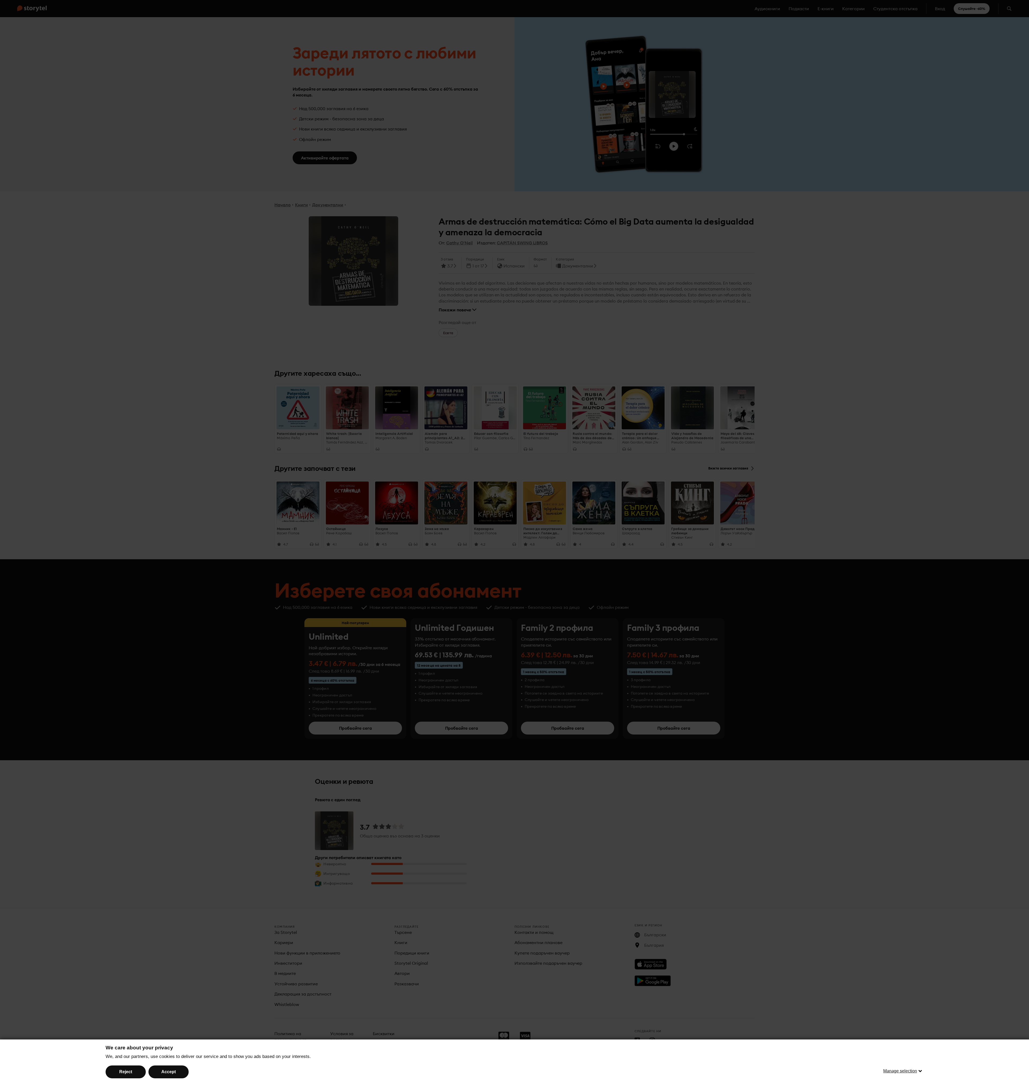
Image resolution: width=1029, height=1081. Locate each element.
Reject (125, 1071)
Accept (168, 1071)
